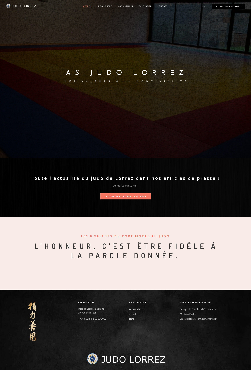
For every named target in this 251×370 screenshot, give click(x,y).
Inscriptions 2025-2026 (228, 6)
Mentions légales (188, 314)
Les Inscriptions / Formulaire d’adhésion (198, 318)
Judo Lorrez (105, 6)
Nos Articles (125, 6)
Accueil (87, 6)
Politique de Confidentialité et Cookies (198, 309)
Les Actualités (135, 309)
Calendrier (145, 6)
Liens (131, 318)
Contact (162, 6)
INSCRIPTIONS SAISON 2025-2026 (125, 196)
